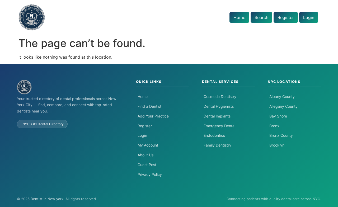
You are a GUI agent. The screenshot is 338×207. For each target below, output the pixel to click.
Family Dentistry (217, 145)
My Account (148, 145)
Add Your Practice (153, 116)
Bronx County (281, 135)
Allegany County (283, 106)
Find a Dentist (149, 106)
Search (261, 17)
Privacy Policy (150, 174)
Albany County (282, 96)
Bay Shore (278, 116)
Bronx (274, 126)
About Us (145, 155)
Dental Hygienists (219, 106)
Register (286, 17)
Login (308, 17)
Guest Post (147, 164)
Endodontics (214, 135)
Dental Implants (217, 116)
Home (239, 17)
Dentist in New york (47, 199)
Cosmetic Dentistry (220, 96)
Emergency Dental (219, 126)
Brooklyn (276, 145)
